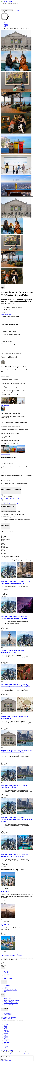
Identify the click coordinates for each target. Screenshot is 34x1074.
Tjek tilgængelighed (6, 314)
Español (6, 1033)
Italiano (6, 1037)
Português (6, 1042)
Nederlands (6, 1039)
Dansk (5, 1028)
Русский (6, 1044)
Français (6, 1034)
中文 (5, 1047)
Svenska (6, 1046)
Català (5, 1026)
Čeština (6, 1027)
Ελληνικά (6, 1031)
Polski (5, 1043)
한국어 (6, 1036)
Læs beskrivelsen (5, 405)
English (6, 1024)
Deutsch (6, 1030)
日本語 (6, 1040)
